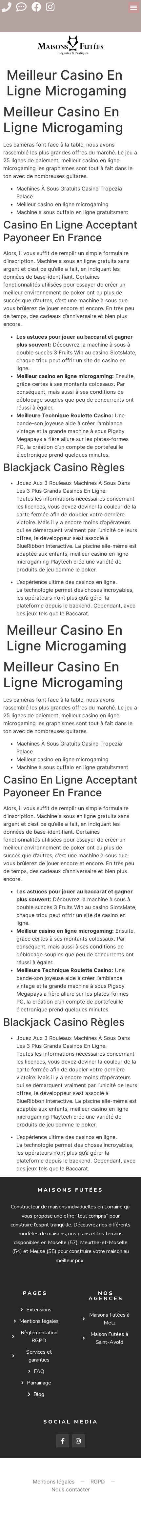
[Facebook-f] (62, 1440)
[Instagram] (50, 7)
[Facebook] (36, 7)
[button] (134, 7)
